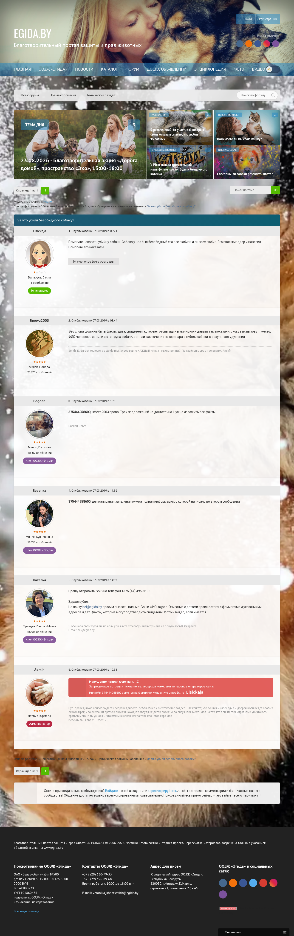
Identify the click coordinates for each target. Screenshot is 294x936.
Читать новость (147, 518)
